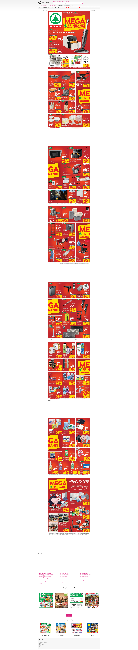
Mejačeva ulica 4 (65, 574)
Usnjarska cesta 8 (64, 580)
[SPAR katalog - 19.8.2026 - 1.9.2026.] (46, 600)
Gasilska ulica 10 (84, 578)
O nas (40, 645)
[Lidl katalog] (92, 628)
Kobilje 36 (83, 580)
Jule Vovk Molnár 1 (84, 573)
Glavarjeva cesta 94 (65, 581)
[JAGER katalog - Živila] (45, 628)
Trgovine (54, 1)
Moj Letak (45, 2)
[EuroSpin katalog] (61, 628)
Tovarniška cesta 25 (45, 573)
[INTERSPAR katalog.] (61, 600)
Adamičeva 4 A (84, 577)
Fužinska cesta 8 (85, 579)
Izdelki (67, 1)
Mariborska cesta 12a (45, 577)
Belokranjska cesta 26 (45, 576)
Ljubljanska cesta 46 (44, 581)
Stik (39, 646)
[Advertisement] (42, 27)
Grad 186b (63, 577)
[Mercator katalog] (76, 628)
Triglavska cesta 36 (46, 574)
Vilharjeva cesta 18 (45, 579)
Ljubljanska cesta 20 (44, 575)
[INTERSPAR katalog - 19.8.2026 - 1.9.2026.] (92, 600)
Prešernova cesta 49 (64, 579)
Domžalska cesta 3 (44, 580)
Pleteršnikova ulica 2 (85, 574)
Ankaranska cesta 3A (86, 581)
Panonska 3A (64, 573)
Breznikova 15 (84, 576)
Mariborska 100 (65, 575)
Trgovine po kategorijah (61, 1)
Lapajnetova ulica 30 (64, 578)
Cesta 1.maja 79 (44, 578)
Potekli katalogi (41, 644)
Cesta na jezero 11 (85, 575)
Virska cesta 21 (63, 576)
